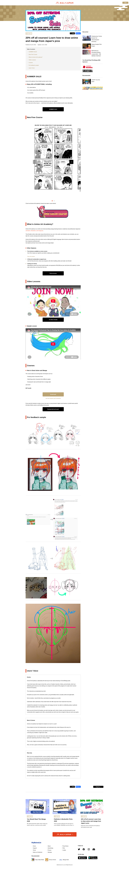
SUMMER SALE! (33, 51)
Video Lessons (32, 59)
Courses (31, 62)
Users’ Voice (32, 68)
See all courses (31, 256)
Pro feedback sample (34, 65)
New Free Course (33, 54)
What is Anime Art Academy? (35, 57)
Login (125, 2)
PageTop (98, 786)
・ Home (34, 846)
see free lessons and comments (53, 398)
